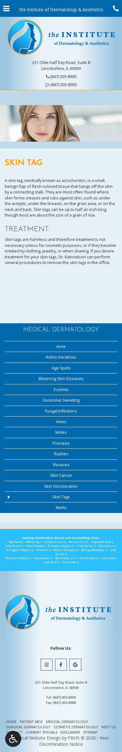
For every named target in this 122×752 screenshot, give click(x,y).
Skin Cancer (61, 475)
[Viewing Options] (13, 738)
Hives (61, 421)
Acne (61, 346)
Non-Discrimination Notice (74, 741)
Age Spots (61, 368)
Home (11, 721)
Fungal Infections (61, 411)
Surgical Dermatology (28, 727)
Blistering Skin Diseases (61, 378)
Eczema (61, 389)
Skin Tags (61, 497)
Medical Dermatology (61, 330)
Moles (61, 432)
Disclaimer (70, 732)
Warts (61, 507)
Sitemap (90, 732)
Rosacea (61, 464)
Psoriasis (61, 443)
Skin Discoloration (61, 486)
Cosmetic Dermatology (75, 727)
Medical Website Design (36, 738)
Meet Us (108, 727)
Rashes (61, 454)
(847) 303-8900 (63, 84)
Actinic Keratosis (61, 357)
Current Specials (41, 732)
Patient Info (31, 721)
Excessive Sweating (61, 400)
